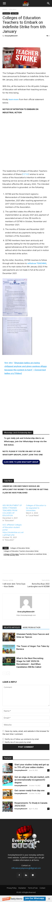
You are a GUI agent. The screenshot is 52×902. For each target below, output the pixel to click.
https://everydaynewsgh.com (26, 615)
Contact (42, 888)
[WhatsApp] (16, 41)
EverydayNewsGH (11, 36)
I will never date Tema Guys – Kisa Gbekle (14, 585)
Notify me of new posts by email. (18, 742)
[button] (26, 898)
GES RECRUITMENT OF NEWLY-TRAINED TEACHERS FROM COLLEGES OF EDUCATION (12, 510)
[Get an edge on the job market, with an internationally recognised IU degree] (8, 781)
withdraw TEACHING (36, 263)
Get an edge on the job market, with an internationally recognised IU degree (32, 780)
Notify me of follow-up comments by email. (22, 739)
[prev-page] (4, 673)
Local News (14, 13)
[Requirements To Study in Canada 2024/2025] (8, 807)
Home (5, 9)
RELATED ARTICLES (12, 628)
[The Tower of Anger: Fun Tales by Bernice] (9, 649)
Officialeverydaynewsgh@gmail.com (26, 868)
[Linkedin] (22, 41)
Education (12, 9)
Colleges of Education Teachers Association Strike (21, 551)
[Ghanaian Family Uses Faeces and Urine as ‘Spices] (9, 637)
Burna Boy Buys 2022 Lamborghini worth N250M (38, 585)
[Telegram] (28, 41)
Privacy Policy (11, 888)
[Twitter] (10, 41)
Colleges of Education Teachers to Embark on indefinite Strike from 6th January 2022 (25, 554)
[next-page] (8, 673)
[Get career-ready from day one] (8, 794)
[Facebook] (5, 41)
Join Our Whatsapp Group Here (34, 899)
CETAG (25, 174)
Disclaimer (22, 888)
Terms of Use (33, 888)
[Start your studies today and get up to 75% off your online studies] (8, 768)
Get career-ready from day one (30, 790)
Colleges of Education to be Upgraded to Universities (36, 507)
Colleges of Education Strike (20, 548)
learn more (14, 99)
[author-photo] (26, 608)
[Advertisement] (26, 143)
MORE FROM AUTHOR (31, 628)
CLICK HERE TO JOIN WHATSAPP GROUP (21, 462)
